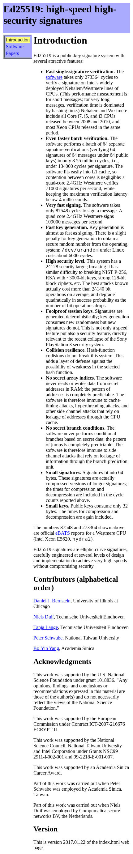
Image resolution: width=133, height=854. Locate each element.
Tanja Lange (45, 627)
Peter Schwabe (47, 637)
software (54, 77)
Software (15, 46)
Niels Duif (43, 616)
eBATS (62, 533)
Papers (12, 53)
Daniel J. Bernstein (52, 600)
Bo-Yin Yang (46, 648)
